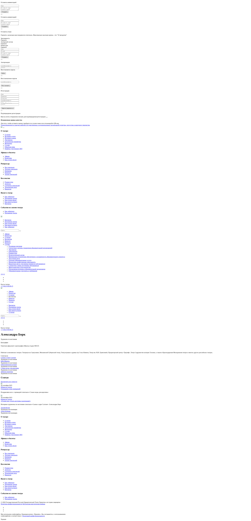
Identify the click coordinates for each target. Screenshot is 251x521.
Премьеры (8, 171)
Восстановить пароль (8, 70)
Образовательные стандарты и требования (23, 271)
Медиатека (8, 143)
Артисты (8, 184)
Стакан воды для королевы (10, 368)
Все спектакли (9, 167)
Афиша (7, 156)
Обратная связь (10, 147)
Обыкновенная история (9, 364)
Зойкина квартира (7, 372)
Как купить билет (11, 160)
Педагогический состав (16, 255)
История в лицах (10, 138)
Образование (13, 251)
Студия (7, 145)
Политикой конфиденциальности (33, 516)
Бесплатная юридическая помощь (34, 504)
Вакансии (8, 189)
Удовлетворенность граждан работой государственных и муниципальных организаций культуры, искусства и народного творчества (45, 125)
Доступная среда (14, 258)
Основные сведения (15, 246)
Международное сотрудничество (20, 267)
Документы (8, 140)
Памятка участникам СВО (13, 149)
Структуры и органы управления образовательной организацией (30, 248)
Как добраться (9, 196)
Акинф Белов (5, 408)
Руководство (9, 182)
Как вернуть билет (11, 202)
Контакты (8, 204)
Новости (7, 241)
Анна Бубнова (5, 411)
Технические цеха (11, 187)
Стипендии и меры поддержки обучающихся (24, 265)
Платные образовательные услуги (20, 260)
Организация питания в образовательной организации (27, 269)
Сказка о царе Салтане (8, 357)
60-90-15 (7, 286)
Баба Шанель (5, 361)
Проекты (8, 173)
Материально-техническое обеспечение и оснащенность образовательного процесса (37, 257)
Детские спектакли (11, 169)
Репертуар (8, 235)
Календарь (8, 158)
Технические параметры (13, 141)
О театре (7, 134)
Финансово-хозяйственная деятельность (22, 262)
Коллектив (8, 239)
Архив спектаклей (11, 174)
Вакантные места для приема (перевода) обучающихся (27, 264)
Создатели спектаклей (12, 185)
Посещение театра (11, 198)
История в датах (10, 136)
